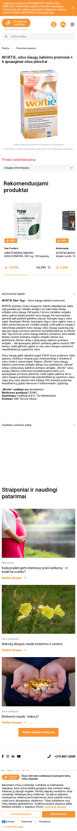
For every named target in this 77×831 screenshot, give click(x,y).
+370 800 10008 (64, 756)
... (13, 48)
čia (52, 12)
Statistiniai (26, 822)
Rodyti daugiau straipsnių (38, 732)
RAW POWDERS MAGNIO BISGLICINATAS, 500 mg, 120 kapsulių (26, 254)
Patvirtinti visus (58, 814)
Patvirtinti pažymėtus (21, 814)
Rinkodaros (44, 822)
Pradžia (5, 48)
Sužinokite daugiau (55, 806)
